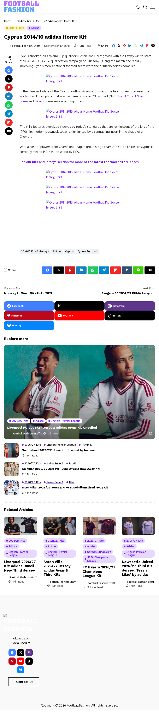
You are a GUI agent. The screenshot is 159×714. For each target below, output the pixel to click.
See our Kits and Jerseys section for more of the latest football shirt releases (79, 162)
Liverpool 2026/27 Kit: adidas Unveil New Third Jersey (20, 566)
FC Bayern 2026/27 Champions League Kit (99, 571)
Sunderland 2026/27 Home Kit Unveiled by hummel (59, 450)
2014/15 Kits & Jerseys (35, 251)
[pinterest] (12, 661)
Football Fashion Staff (25, 45)
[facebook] (12, 652)
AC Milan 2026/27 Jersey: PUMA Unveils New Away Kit (61, 468)
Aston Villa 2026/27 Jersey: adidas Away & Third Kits (57, 568)
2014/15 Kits (24, 21)
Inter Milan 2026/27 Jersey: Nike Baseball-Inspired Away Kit (65, 487)
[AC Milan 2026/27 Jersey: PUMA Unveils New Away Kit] (11, 469)
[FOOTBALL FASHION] (21, 7)
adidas (57, 251)
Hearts (39, 101)
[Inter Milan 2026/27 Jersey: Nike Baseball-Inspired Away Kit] (11, 487)
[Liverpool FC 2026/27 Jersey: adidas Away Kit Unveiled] (79, 392)
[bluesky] (20, 669)
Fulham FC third (125, 96)
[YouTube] (20, 661)
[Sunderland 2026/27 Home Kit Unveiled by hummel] (11, 450)
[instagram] (29, 652)
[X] (79, 306)
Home (8, 21)
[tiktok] (29, 661)
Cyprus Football (87, 251)
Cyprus (69, 251)
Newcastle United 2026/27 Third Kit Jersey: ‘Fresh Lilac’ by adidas (137, 568)
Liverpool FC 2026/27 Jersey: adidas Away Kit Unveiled (52, 427)
